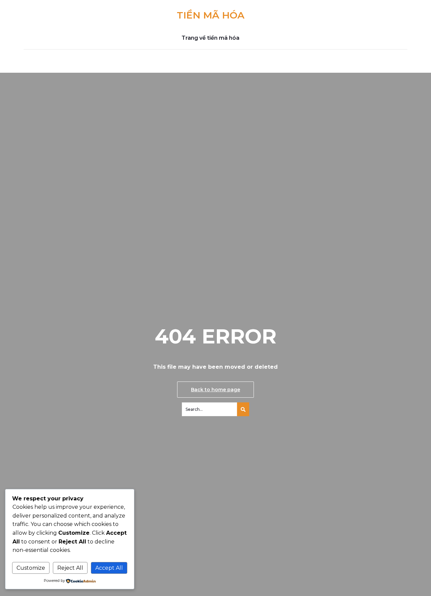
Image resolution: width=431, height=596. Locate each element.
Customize (30, 568)
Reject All (70, 568)
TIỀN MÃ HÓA (210, 15)
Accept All (109, 568)
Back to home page (215, 390)
